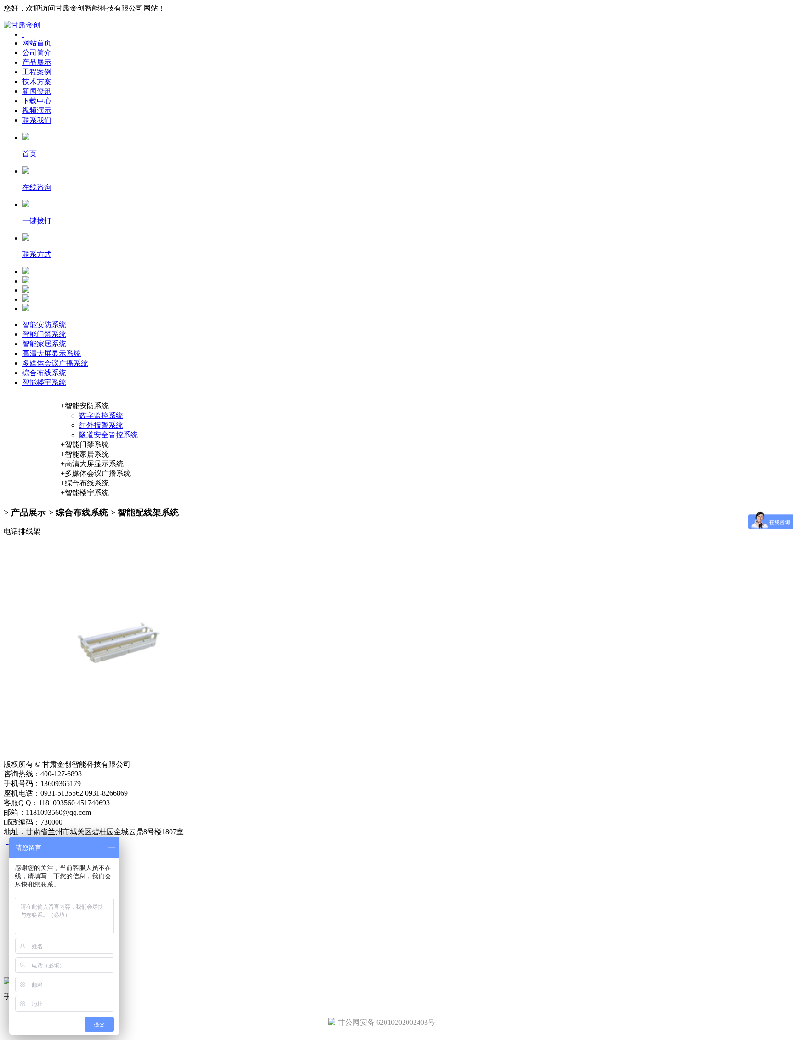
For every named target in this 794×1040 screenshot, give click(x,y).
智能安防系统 (44, 324)
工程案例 (36, 72)
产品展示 (36, 62)
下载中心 (36, 101)
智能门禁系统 (44, 334)
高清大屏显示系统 (51, 353)
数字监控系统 (101, 415)
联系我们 (36, 120)
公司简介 (36, 53)
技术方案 (36, 81)
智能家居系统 (44, 344)
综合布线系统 (44, 373)
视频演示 (36, 110)
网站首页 (36, 43)
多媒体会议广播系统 (55, 363)
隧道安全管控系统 (108, 435)
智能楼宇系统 (44, 382)
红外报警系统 (101, 425)
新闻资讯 (36, 91)
